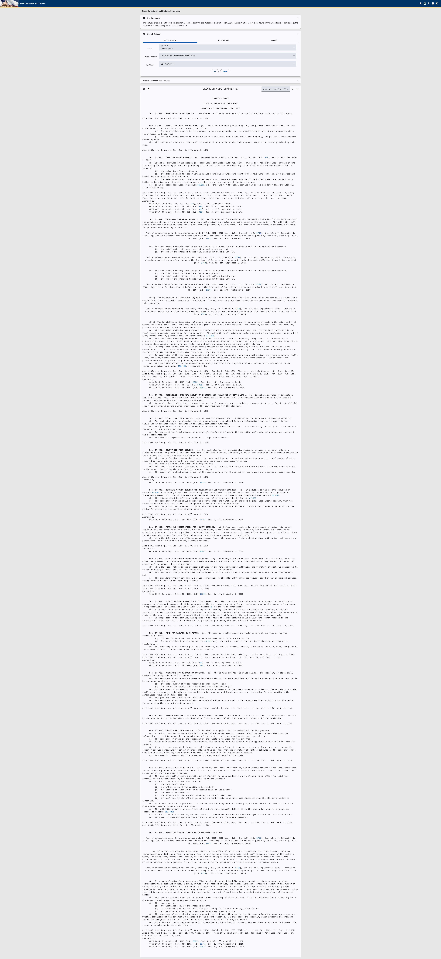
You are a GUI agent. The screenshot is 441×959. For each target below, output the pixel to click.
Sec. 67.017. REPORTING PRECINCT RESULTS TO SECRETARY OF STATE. (186, 833)
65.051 (201, 185)
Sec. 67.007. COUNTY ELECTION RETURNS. (171, 450)
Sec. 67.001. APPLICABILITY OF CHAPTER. (172, 113)
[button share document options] (148, 89)
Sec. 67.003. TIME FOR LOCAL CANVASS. (171, 158)
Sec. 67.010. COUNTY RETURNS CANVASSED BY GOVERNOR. (179, 559)
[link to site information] (433, 3)
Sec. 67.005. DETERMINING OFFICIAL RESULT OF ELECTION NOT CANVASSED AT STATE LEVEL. (198, 395)
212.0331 (169, 812)
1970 (202, 594)
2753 (258, 233)
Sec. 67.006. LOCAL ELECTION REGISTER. (171, 418)
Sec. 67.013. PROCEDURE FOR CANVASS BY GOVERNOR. (177, 673)
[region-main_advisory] (220, 18)
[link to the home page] (420, 3)
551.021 (182, 366)
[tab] (170, 40)
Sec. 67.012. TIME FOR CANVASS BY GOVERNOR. (174, 633)
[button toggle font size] (293, 89)
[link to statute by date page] (425, 3)
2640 (202, 944)
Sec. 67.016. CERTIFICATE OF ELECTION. (171, 768)
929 (266, 158)
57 (193, 204)
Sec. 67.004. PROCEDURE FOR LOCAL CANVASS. (174, 219)
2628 (202, 483)
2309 (195, 382)
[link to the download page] (429, 3)
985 (200, 207)
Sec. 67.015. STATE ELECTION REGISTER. (171, 731)
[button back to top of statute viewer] (297, 89)
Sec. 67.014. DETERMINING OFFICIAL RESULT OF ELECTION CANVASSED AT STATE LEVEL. (195, 716)
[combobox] (228, 48)
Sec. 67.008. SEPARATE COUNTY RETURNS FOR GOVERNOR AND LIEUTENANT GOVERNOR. (193, 490)
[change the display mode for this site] (437, 3)
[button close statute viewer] (144, 89)
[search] (220, 34)
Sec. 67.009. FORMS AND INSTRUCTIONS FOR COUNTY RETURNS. (182, 527)
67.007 (155, 493)
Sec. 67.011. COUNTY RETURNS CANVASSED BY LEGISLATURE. (181, 601)
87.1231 (210, 336)
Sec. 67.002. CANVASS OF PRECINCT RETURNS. (174, 126)
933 (201, 666)
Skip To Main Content (232, 3)
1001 (199, 385)
